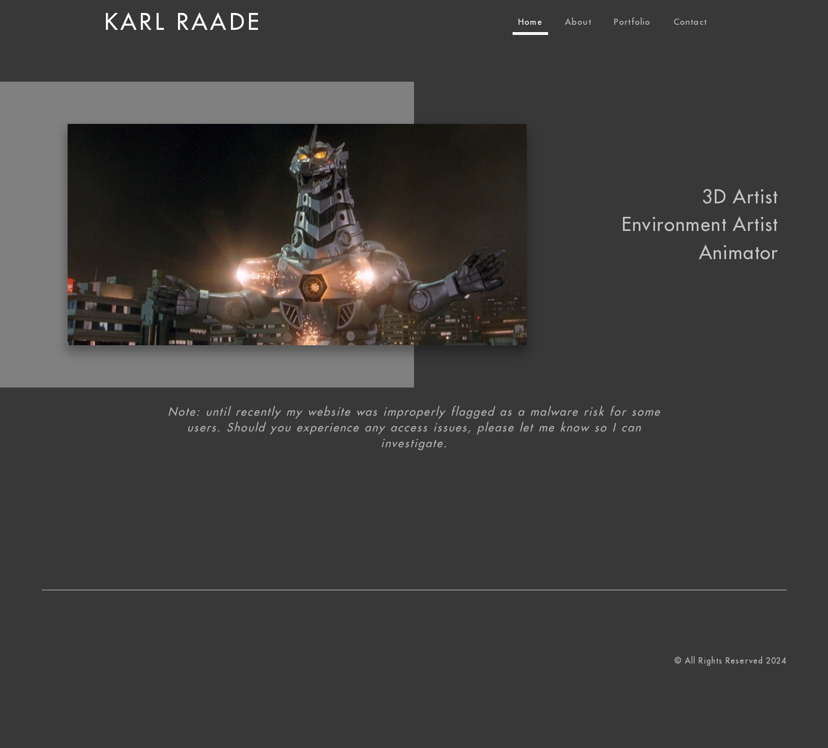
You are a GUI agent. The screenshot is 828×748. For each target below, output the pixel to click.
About (578, 22)
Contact (690, 22)
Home (530, 22)
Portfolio (632, 22)
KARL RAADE (183, 22)
